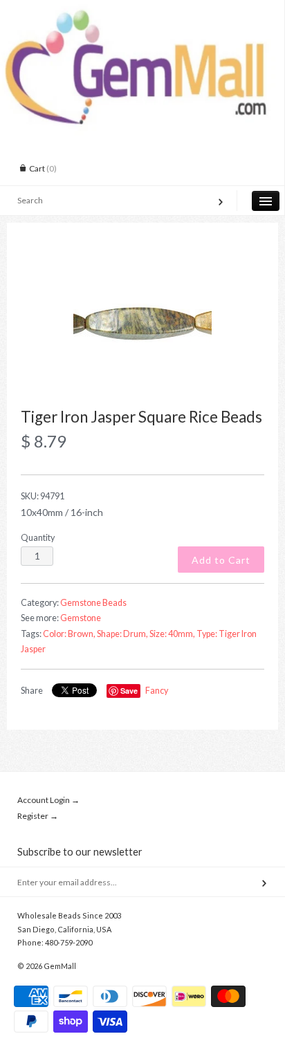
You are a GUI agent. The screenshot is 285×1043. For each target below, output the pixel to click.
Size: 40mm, (172, 634)
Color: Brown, (69, 634)
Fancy (156, 690)
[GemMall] (142, 12)
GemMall (60, 965)
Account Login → (48, 800)
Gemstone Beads (93, 603)
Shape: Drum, (122, 634)
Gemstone (80, 618)
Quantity (38, 538)
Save (129, 690)
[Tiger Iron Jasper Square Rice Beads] (142, 323)
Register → (37, 816)
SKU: (42, 496)
